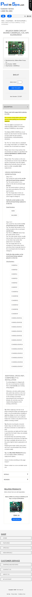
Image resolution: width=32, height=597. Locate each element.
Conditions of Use (21, 594)
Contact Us (7, 569)
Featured (6, 543)
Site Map (8, 594)
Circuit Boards (9, 20)
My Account (7, 579)
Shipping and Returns (10, 564)
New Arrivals (7, 552)
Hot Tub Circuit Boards (20, 20)
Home (2, 20)
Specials (6, 547)
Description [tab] (8, 106)
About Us (6, 574)
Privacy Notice (14, 594)
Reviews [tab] (7, 479)
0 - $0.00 (28, 16)
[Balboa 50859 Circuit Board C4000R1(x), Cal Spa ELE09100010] (16, 57)
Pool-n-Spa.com (20, 589)
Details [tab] (6, 474)
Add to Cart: (13, 82)
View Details (16, 519)
